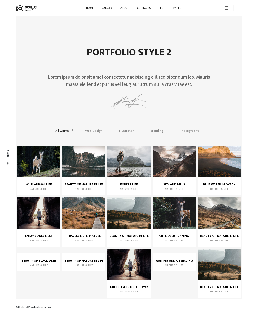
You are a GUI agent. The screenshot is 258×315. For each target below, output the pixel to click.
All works (64, 131)
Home (90, 8)
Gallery (107, 8)
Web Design (96, 131)
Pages (177, 8)
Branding (159, 131)
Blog (162, 8)
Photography (191, 131)
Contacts (144, 8)
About (124, 8)
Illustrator (128, 131)
